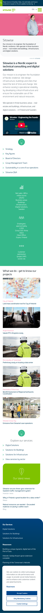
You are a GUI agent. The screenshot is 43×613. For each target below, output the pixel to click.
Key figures (10, 153)
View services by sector (15, 459)
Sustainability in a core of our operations (22, 167)
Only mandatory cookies (22, 598)
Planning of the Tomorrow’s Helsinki (16, 562)
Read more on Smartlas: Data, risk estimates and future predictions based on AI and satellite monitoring (20, 3)
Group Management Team (16, 163)
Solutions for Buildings (15, 450)
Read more (10, 586)
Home (31, 58)
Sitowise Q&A (11, 172)
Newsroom (7, 544)
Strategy (9, 149)
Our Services (7, 524)
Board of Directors (13, 158)
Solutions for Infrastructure (17, 454)
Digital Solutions (12, 445)
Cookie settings (22, 604)
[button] (40, 9)
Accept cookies (22, 593)
